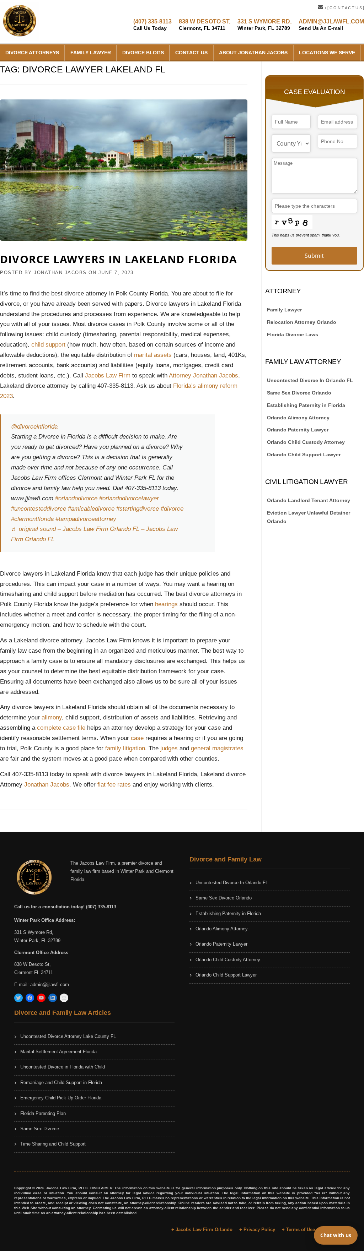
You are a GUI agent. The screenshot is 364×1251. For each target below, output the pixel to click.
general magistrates (217, 748)
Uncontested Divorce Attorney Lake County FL (68, 1036)
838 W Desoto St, (32, 964)
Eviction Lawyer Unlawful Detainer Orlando (308, 517)
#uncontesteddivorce (38, 508)
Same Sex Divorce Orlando (299, 393)
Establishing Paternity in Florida (306, 405)
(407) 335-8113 (152, 24)
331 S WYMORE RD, (264, 24)
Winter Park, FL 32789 (37, 940)
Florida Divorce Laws (292, 334)
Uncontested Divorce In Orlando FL (310, 380)
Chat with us (335, 1235)
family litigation (125, 748)
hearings (166, 604)
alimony (52, 717)
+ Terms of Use (298, 1229)
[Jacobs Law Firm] (19, 21)
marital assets (153, 355)
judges (169, 748)
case (138, 738)
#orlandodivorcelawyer (129, 498)
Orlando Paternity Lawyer (297, 430)
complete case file (61, 727)
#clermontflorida (32, 519)
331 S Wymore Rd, (33, 932)
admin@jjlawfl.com (49, 984)
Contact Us (191, 52)
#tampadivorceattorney (85, 519)
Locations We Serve (327, 52)
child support (48, 344)
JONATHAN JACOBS (60, 272)
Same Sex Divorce (39, 1128)
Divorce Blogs (143, 52)
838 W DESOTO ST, (204, 24)
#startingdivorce (137, 508)
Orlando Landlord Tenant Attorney (308, 500)
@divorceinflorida (34, 426)
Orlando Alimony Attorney (298, 417)
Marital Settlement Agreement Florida (58, 1051)
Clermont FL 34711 (33, 972)
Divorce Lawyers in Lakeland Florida (118, 259)
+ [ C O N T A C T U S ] (343, 8)
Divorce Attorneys (32, 52)
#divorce (172, 508)
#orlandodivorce (76, 498)
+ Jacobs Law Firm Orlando (201, 1229)
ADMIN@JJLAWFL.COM (331, 24)
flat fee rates (114, 784)
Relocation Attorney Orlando (301, 322)
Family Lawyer (90, 52)
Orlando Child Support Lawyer (304, 454)
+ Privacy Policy (257, 1229)
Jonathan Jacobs (46, 784)
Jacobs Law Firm (107, 375)
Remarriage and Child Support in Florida (61, 1082)
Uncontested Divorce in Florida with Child (62, 1067)
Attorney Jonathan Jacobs (203, 375)
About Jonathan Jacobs (253, 52)
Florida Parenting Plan (43, 1113)
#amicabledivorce (91, 508)
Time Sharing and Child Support (53, 1144)
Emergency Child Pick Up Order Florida (60, 1097)
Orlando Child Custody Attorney (306, 442)
